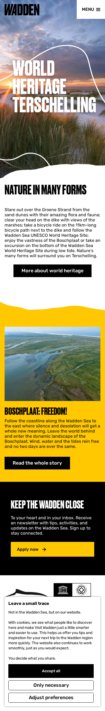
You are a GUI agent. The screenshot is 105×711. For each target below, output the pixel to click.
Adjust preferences (51, 697)
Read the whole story (37, 463)
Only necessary (51, 685)
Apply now (27, 549)
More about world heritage (52, 271)
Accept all (51, 671)
